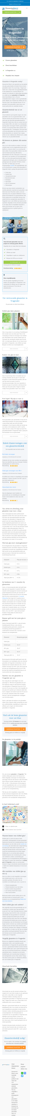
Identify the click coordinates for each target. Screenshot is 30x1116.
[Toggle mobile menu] (27, 8)
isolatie (12, 165)
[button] (15, 826)
